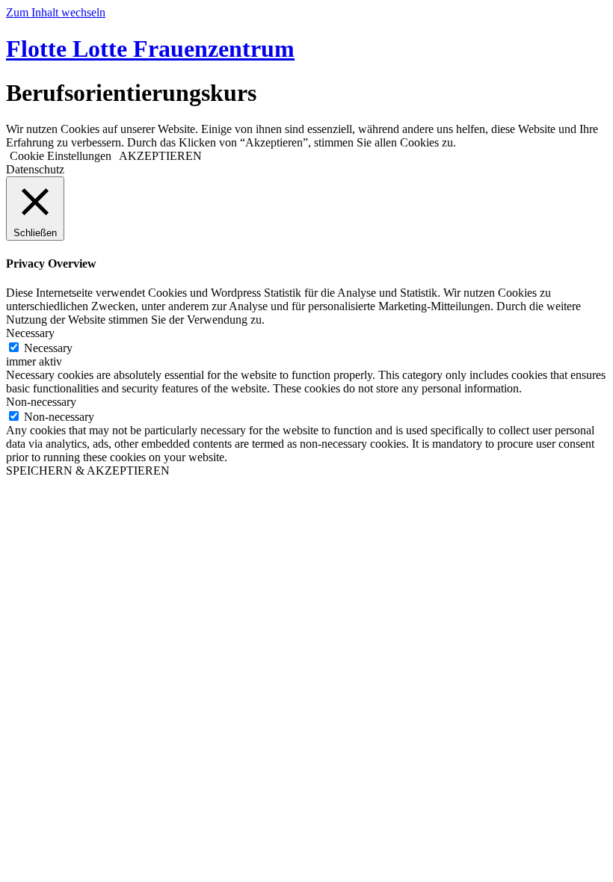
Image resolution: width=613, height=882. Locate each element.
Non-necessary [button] (41, 401)
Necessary (48, 348)
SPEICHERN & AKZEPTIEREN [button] (88, 470)
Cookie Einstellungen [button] (60, 155)
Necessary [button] (30, 333)
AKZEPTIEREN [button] (160, 155)
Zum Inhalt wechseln (55, 12)
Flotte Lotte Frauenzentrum (150, 48)
